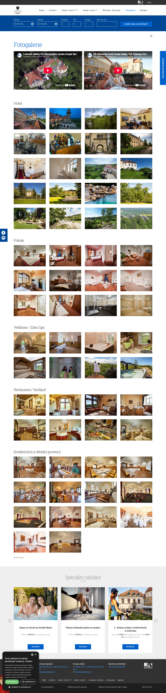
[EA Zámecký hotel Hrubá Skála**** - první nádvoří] (136, 143)
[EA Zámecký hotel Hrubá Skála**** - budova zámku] (30, 118)
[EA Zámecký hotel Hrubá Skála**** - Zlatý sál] (65, 542)
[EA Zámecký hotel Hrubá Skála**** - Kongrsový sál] (136, 492)
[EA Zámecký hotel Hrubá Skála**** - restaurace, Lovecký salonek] (30, 405)
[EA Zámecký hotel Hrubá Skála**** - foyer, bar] (65, 143)
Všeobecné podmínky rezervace (77, 687)
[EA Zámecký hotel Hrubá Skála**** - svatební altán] (65, 193)
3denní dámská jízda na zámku (83, 627)
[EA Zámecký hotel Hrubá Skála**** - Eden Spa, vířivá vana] (101, 342)
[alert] (20, 671)
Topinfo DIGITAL (147, 687)
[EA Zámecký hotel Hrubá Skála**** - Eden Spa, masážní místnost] (65, 342)
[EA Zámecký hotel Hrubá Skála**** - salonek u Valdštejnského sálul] (30, 542)
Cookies (124, 687)
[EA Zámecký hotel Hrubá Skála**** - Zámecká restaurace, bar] (30, 430)
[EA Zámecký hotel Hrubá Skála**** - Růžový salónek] (65, 517)
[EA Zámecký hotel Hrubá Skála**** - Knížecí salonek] (101, 467)
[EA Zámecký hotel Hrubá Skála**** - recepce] (136, 118)
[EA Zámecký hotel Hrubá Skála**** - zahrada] (136, 193)
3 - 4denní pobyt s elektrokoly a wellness (130, 629)
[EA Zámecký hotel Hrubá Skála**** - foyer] (30, 143)
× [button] (35, 654)
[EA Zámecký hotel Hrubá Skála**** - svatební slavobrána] (30, 193)
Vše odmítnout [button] (28, 682)
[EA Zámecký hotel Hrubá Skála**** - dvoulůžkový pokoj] (30, 255)
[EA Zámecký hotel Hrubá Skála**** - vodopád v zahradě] (101, 193)
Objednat (35, 647)
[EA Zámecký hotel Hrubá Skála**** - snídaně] (65, 430)
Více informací (22, 677)
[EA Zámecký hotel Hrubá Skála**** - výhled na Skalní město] (136, 218)
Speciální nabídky (163, 68)
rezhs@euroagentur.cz (47, 672)
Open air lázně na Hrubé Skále (35, 627)
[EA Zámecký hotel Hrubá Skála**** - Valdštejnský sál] (101, 517)
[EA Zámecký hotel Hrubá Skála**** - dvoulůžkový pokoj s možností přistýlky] (101, 280)
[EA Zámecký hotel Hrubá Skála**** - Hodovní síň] (30, 467)
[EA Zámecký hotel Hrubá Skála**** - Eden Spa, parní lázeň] (65, 367)
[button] (20, 687)
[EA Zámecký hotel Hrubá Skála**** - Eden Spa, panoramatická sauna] (136, 342)
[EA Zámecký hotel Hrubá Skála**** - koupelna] (101, 305)
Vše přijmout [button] (11, 682)
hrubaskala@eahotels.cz (83, 672)
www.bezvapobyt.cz (47, 687)
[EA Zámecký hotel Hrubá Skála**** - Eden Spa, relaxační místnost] (30, 342)
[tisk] (151, 36)
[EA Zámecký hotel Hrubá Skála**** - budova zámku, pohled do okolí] (101, 168)
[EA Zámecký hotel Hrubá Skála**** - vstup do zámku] (101, 143)
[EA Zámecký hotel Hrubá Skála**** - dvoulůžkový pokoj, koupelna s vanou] (136, 305)
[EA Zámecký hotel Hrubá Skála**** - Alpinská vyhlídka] (136, 168)
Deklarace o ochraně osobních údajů (109, 687)
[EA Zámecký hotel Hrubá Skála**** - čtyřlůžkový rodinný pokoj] (65, 305)
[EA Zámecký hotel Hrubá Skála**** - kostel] (101, 492)
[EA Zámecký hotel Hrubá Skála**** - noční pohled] (65, 118)
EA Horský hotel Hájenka (117, 667)
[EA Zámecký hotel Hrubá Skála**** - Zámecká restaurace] (136, 405)
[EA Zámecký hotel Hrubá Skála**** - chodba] (30, 168)
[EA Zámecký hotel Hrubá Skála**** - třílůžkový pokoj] (30, 305)
